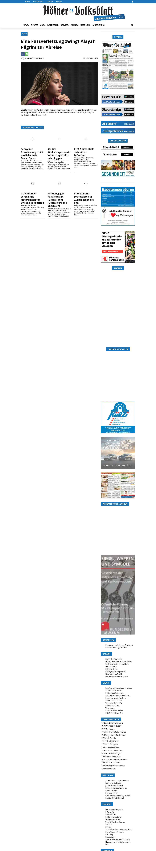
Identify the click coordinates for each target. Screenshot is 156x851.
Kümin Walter (111, 790)
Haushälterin (111, 666)
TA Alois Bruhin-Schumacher (114, 732)
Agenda (74, 25)
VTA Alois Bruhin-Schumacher (114, 759)
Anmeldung (99, 25)
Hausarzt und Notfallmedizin (117, 842)
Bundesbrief (110, 814)
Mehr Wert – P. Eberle (114, 832)
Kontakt (59, 2)
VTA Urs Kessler (108, 729)
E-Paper (49, 2)
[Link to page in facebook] (23, 54)
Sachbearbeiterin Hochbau (117, 664)
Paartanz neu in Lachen (115, 698)
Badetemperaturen (113, 817)
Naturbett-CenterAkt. (114, 809)
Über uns (85, 25)
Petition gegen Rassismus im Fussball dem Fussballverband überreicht (57, 199)
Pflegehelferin (111, 669)
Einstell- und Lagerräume (116, 647)
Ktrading (109, 834)
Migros (108, 827)
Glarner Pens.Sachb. (114, 674)
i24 (106, 844)
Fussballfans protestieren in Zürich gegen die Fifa (84, 198)
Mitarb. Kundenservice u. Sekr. (118, 661)
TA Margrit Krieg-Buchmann (114, 735)
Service (64, 25)
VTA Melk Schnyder (110, 744)
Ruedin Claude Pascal (114, 798)
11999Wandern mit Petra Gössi (118, 829)
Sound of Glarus (112, 705)
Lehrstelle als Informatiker (116, 676)
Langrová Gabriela (113, 783)
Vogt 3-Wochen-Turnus (115, 822)
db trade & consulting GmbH (117, 795)
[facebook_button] (132, 1)
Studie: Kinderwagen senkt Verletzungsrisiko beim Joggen (59, 153)
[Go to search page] (132, 25)
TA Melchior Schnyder (111, 756)
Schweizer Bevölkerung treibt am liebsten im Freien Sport (32, 153)
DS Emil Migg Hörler (110, 741)
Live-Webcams (38, 2)
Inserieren (52, 25)
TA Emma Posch (108, 768)
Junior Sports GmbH (114, 785)
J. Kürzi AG (109, 812)
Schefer (108, 824)
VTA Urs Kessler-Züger (111, 726)
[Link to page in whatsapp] (26, 54)
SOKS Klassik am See (114, 690)
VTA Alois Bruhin (109, 738)
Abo (42, 25)
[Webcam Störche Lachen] (118, 541)
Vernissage (110, 708)
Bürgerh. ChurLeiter (114, 659)
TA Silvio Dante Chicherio (112, 723)
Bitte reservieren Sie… (114, 710)
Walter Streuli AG (112, 819)
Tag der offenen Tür (114, 703)
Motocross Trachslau (114, 693)
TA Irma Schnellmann (111, 762)
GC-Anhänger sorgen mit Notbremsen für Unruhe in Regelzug (32, 198)
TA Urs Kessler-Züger (111, 747)
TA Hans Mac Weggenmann (113, 765)
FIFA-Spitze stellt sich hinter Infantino (84, 152)
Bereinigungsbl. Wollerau (116, 788)
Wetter (27, 2)
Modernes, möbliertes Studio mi (119, 645)
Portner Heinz (111, 793)
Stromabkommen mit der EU (117, 695)
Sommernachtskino (113, 700)
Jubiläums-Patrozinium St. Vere (118, 688)
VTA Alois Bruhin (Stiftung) (113, 750)
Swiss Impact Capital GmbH (117, 780)
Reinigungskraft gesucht (115, 671)
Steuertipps (110, 837)
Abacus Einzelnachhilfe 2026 (117, 839)
